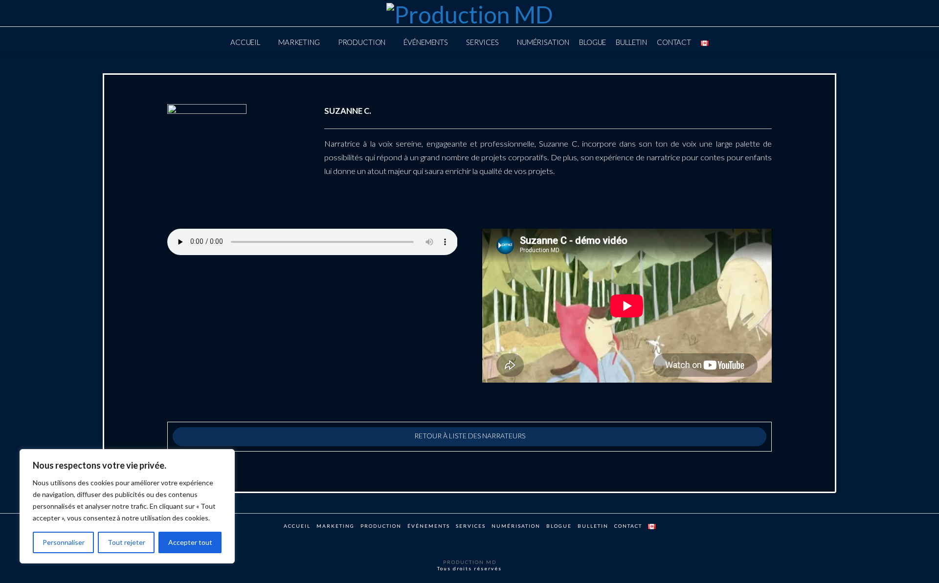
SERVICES (471, 526)
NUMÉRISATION (516, 526)
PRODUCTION (381, 526)
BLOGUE (559, 526)
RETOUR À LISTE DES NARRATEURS (469, 436)
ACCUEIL (297, 526)
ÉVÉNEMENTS (428, 526)
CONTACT (628, 526)
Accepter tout (190, 542)
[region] (127, 506)
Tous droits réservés (469, 568)
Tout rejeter (126, 542)
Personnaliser (64, 542)
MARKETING (335, 526)
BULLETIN (593, 526)
